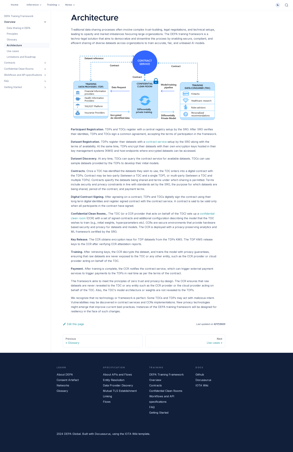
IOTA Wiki (202, 385)
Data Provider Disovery (118, 385)
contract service (156, 141)
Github (200, 374)
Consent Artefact (68, 380)
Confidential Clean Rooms (19, 68)
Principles (12, 33)
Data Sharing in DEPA (18, 28)
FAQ (6, 81)
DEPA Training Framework (18, 16)
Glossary (12, 39)
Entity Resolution (113, 380)
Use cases (13, 51)
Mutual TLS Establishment (120, 391)
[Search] (286, 5)
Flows (107, 401)
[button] (277, 5)
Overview (9, 21)
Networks (63, 385)
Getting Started (13, 87)
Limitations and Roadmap (21, 56)
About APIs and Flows (117, 374)
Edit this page (75, 324)
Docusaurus (203, 380)
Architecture (14, 45)
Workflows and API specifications (23, 74)
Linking (107, 396)
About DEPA (65, 374)
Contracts (9, 62)
